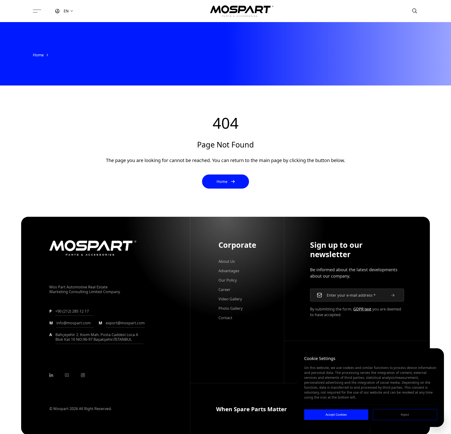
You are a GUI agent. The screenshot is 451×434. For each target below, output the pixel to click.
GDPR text (362, 309)
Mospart (61, 408)
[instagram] (83, 375)
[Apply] (393, 295)
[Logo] (241, 11)
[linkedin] (51, 375)
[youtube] (67, 375)
